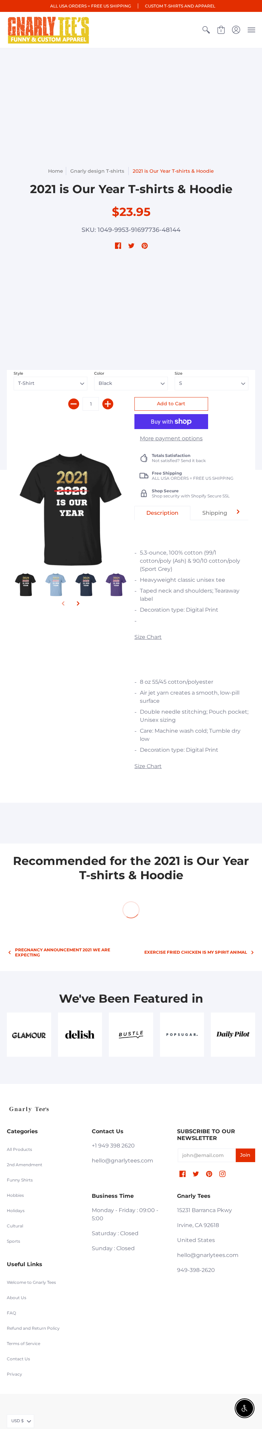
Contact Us (18, 1358)
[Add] (107, 403)
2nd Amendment (24, 1164)
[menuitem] (206, 30)
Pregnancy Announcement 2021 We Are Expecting (62, 952)
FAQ (11, 1312)
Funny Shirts (20, 1180)
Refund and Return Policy (33, 1328)
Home (55, 171)
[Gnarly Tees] (48, 30)
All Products (19, 1149)
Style (18, 373)
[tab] (162, 513)
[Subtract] (73, 403)
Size (179, 373)
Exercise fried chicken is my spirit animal (195, 952)
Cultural (15, 1225)
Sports (13, 1241)
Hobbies (15, 1195)
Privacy (14, 1374)
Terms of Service (23, 1343)
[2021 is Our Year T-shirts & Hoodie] (25, 585)
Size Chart (148, 637)
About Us (16, 1297)
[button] (206, 30)
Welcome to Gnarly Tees (31, 1282)
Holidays (16, 1210)
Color (99, 373)
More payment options (171, 438)
